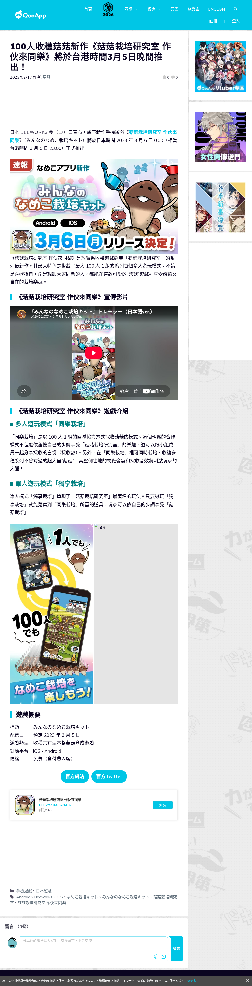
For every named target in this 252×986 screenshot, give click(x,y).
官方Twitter (109, 776)
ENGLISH (216, 9)
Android (23, 896)
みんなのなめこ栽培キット (125, 896)
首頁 (88, 9)
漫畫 (175, 9)
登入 (236, 20)
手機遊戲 (24, 890)
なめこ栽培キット (82, 896)
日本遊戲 (44, 890)
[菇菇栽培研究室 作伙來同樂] (93, 805)
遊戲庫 (193, 9)
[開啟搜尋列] (235, 9)
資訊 (128, 9)
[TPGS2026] (108, 9)
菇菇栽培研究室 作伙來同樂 (42, 902)
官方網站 (74, 776)
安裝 (162, 805)
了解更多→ (191, 981)
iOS (59, 896)
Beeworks (43, 896)
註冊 (213, 20)
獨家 (152, 9)
